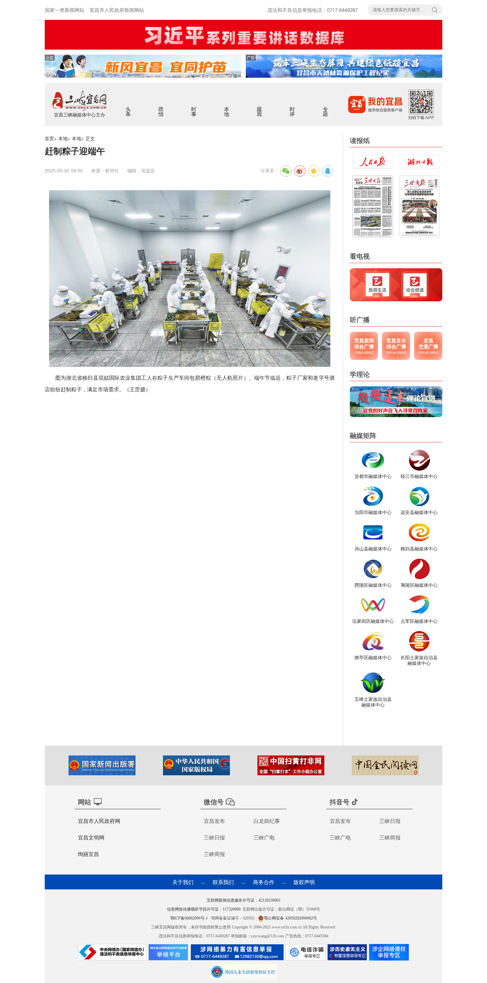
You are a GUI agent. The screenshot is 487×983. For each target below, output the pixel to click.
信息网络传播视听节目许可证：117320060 (204, 909)
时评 (293, 107)
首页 (49, 138)
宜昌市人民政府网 (99, 821)
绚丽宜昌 (88, 854)
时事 (194, 107)
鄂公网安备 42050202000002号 (290, 918)
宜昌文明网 (91, 837)
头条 (129, 107)
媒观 (260, 107)
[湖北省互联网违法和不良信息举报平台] (168, 954)
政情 (161, 107)
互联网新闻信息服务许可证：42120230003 (243, 900)
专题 (326, 107)
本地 (227, 107)
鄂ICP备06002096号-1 (189, 918)
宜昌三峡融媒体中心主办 (79, 114)
